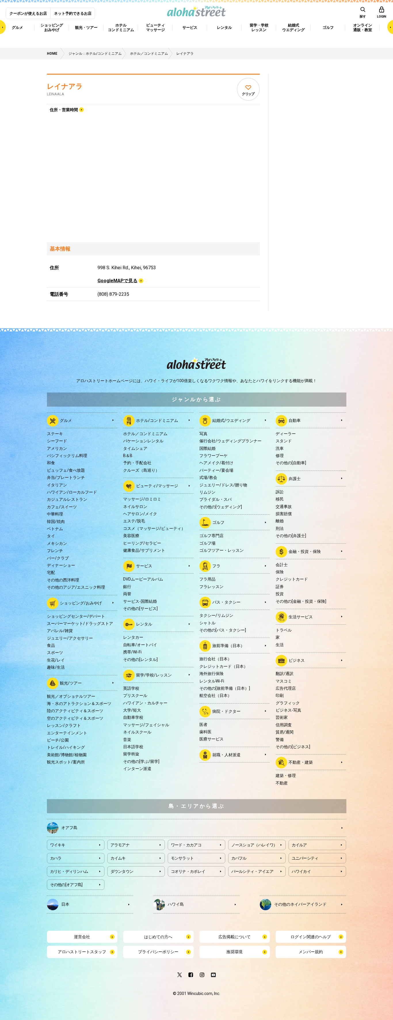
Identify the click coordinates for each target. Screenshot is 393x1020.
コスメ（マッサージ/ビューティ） (154, 528)
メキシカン (57, 543)
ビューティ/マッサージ (157, 486)
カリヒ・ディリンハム (69, 871)
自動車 (295, 420)
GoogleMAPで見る (118, 280)
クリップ (248, 94)
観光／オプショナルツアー (71, 696)
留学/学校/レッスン (154, 675)
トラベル (284, 630)
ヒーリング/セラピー (142, 543)
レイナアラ (65, 86)
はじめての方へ (158, 936)
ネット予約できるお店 (72, 13)
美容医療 (131, 535)
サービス (144, 566)
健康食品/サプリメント (144, 550)
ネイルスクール (137, 732)
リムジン (207, 492)
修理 (280, 455)
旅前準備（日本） (228, 645)
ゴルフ (218, 522)
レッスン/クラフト (64, 725)
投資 (280, 593)
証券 (280, 586)
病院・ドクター (226, 711)
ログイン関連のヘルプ (311, 936)
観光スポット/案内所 (66, 762)
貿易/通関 (284, 732)
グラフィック (288, 703)
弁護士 (295, 478)
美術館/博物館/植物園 (67, 754)
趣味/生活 (56, 667)
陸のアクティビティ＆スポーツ (75, 710)
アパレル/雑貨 (60, 630)
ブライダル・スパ (215, 499)
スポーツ (55, 652)
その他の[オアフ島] (66, 884)
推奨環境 (234, 951)
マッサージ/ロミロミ (142, 499)
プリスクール (135, 695)
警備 (280, 739)
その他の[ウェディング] (220, 507)
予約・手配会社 (137, 462)
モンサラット (182, 858)
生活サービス (301, 617)
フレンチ (55, 550)
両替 (127, 593)
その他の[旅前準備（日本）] (224, 688)
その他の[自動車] (291, 462)
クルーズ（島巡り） (141, 470)
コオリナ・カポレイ (188, 871)
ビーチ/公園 (58, 740)
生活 (280, 644)
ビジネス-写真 (288, 710)
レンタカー (133, 637)
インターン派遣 (137, 768)
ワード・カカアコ (186, 845)
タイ (51, 536)
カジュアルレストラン (67, 499)
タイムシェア (135, 448)
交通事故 (284, 506)
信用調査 (284, 725)
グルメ (66, 420)
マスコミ (284, 681)
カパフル (239, 858)
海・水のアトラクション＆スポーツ (79, 703)
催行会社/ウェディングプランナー (230, 441)
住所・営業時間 (64, 109)
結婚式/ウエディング (231, 420)
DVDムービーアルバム (143, 579)
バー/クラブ (58, 558)
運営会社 (82, 936)
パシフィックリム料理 (67, 455)
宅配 (51, 572)
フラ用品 (207, 579)
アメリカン (57, 448)
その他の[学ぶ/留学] (141, 761)
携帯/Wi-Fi (132, 652)
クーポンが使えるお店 (28, 13)
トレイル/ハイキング (66, 747)
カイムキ (118, 858)
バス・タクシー (226, 602)
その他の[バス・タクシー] (222, 630)
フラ (216, 566)
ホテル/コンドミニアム (157, 420)
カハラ (56, 858)
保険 (280, 572)
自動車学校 (133, 717)
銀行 (127, 586)
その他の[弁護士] (291, 535)
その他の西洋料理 (63, 580)
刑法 (280, 528)
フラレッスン (211, 586)
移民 (280, 499)
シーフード (57, 441)
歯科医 (205, 731)
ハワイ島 (176, 904)
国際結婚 (207, 448)
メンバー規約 (311, 951)
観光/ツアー (71, 682)
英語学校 (131, 688)
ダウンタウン (121, 871)
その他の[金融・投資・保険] (301, 601)
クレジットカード (292, 579)
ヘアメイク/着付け (216, 462)
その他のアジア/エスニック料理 (76, 587)
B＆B (127, 455)
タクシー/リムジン (216, 615)
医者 (203, 724)
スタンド (284, 441)
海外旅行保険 (211, 673)
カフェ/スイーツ (62, 507)
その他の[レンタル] (140, 659)
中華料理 (55, 514)
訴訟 (280, 492)
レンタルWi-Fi (211, 681)
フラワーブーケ (213, 455)
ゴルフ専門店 (211, 535)
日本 (65, 904)
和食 (51, 462)
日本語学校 (133, 746)
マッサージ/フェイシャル (146, 725)
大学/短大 (132, 710)
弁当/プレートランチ (66, 477)
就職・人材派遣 (226, 754)
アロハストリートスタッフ (82, 951)
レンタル (144, 624)
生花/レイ (56, 660)
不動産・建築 (301, 762)
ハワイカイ (301, 871)
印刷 (280, 695)
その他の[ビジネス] (293, 746)
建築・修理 (286, 775)
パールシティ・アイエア (252, 871)
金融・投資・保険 (305, 551)
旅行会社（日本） (215, 659)
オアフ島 (69, 827)
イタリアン (57, 485)
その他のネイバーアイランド (300, 904)
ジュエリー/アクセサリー (70, 638)
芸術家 (282, 717)
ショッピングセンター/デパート (76, 616)
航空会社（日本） (215, 695)
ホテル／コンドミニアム (145, 433)
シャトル (207, 623)
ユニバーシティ (305, 858)
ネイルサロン (135, 506)
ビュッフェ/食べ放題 (66, 470)
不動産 (282, 783)
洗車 (280, 448)
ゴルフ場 (207, 543)
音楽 (127, 739)
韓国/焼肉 (56, 521)
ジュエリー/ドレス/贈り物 (223, 485)
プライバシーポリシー (158, 951)
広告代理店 (286, 688)
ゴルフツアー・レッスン (221, 550)
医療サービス (211, 739)
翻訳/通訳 (284, 673)
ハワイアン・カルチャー (145, 703)
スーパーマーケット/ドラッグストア (80, 623)
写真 (203, 433)
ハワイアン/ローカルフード (72, 492)
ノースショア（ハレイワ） (254, 845)
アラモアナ (120, 845)
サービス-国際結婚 (140, 601)
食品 (51, 645)
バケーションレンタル (143, 441)
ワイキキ (57, 845)
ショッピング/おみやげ (81, 602)
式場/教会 (208, 477)
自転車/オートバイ (140, 644)
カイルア (299, 845)
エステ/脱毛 (134, 521)
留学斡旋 (131, 754)
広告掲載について (234, 936)
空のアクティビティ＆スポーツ (75, 718)
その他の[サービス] (140, 608)
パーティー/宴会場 (216, 470)
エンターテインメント (67, 733)
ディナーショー (61, 565)
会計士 (282, 564)
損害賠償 (284, 513)
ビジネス (297, 660)
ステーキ (55, 433)
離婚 (280, 521)
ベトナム (55, 528)
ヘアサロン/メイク (140, 513)
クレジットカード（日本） (223, 666)
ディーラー (286, 433)
